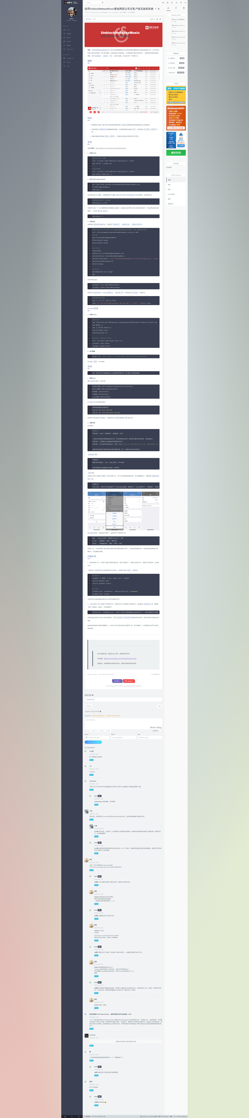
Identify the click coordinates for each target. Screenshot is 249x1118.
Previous (88, 706)
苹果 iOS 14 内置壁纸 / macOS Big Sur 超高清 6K (185, 19)
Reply (91, 760)
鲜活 (90, 1081)
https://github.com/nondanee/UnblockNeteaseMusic (111, 148)
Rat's (114, 654)
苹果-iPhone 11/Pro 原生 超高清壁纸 (182, 37)
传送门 (100, 607)
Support (129, 681)
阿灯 (90, 859)
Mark (88, 12)
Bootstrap (146, 1116)
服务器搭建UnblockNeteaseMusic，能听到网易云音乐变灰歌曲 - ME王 (110, 1014)
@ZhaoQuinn (98, 801)
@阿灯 (96, 882)
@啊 (95, 1072)
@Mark (96, 897)
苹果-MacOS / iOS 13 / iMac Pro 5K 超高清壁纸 (185, 25)
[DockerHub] (167, 2)
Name (87, 734)
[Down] (163, 2)
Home (89, 19)
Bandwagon (165, 1116)
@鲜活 (96, 1102)
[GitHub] (172, 2)
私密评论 (155, 731)
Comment (103, 716)
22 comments (114, 12)
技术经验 (132, 12)
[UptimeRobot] (176, 2)
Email (113, 734)
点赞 (118, 681)
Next (159, 706)
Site (139, 734)
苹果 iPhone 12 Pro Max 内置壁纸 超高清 (183, 43)
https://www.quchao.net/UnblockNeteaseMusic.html (121, 658)
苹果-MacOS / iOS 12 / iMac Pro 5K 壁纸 (183, 31)
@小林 (96, 831)
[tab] (168, 8)
